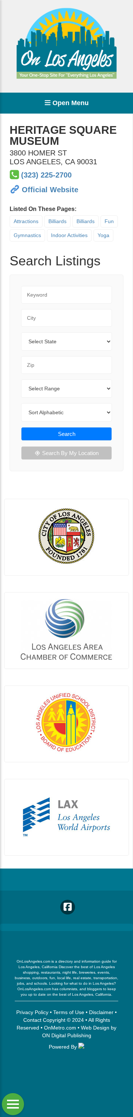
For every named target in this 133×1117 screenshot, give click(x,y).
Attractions (26, 221)
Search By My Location (70, 453)
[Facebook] (67, 907)
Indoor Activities (69, 235)
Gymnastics (27, 235)
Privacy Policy (32, 1012)
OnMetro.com (60, 1028)
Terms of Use (68, 1012)
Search (66, 434)
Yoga (103, 235)
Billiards (57, 221)
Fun (109, 221)
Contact (32, 1020)
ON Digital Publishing (66, 1035)
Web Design (95, 1028)
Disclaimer (101, 1012)
